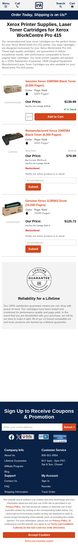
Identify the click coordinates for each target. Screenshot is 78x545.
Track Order (48, 491)
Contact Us (10, 480)
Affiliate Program (13, 466)
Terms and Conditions (62, 524)
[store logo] (39, 6)
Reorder (46, 486)
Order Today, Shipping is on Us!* (39, 15)
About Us (9, 455)
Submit (33, 186)
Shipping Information (16, 491)
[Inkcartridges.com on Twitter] (18, 438)
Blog (6, 471)
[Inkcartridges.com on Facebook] (11, 438)
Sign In (46, 480)
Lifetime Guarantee (15, 460)
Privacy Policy (13, 507)
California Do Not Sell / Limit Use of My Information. (39, 527)
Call (17, 3)
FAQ (6, 486)
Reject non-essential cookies (39, 541)
